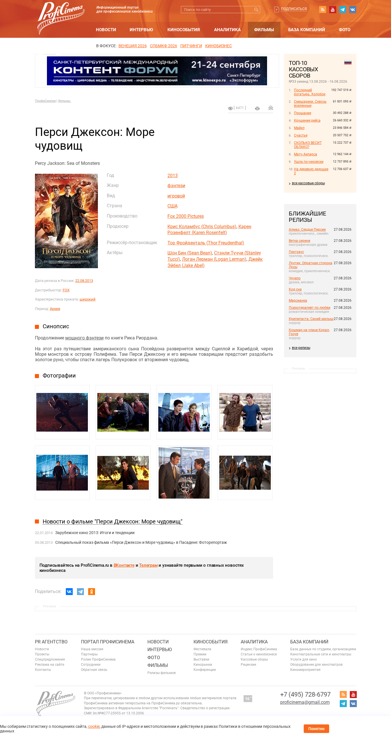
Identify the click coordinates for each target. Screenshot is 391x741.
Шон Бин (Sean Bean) (189, 253)
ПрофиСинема (45, 101)
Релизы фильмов (161, 673)
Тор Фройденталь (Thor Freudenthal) (205, 243)
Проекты (42, 654)
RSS (322, 9)
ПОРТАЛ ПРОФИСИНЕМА (107, 642)
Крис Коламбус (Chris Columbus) (201, 226)
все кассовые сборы (308, 183)
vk (352, 9)
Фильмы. (64, 101)
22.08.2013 (84, 280)
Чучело (295, 278)
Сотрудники (90, 665)
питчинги (191, 46)
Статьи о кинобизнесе (259, 654)
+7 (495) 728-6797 (305, 694)
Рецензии (248, 665)
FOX (66, 290)
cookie (94, 726)
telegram (342, 9)
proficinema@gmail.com (305, 702)
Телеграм (148, 565)
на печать (257, 108)
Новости (106, 29)
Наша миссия (92, 649)
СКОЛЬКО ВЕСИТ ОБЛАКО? (308, 145)
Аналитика (227, 29)
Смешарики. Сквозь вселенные (310, 104)
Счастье (300, 135)
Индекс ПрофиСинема (259, 649)
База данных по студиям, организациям (323, 649)
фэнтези (176, 185)
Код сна (295, 289)
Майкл (299, 128)
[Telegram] (80, 591)
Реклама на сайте (49, 665)
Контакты (43, 670)
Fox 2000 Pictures (185, 216)
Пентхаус (296, 252)
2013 (172, 175)
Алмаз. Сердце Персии (307, 230)
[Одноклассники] (91, 591)
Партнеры (89, 654)
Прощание (302, 113)
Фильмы (264, 29)
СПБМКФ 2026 (163, 46)
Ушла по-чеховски (308, 162)
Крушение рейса (307, 120)
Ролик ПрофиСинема (98, 659)
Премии (199, 654)
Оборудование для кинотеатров (316, 665)
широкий (88, 299)
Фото (344, 29)
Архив (55, 309)
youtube (332, 9)
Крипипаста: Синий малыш (311, 319)
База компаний (306, 29)
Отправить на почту (270, 107)
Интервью (141, 29)
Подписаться (294, 9)
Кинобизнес (218, 46)
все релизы (301, 348)
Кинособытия (183, 29)
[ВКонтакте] (69, 591)
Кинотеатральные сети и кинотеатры (320, 654)
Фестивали (202, 649)
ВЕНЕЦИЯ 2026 (133, 46)
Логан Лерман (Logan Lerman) (214, 259)
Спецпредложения (50, 659)
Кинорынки (202, 665)
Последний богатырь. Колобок (309, 92)
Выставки (201, 659)
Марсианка (298, 301)
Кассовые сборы (254, 659)
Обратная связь (94, 670)
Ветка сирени (299, 241)
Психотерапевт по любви (309, 308)
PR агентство (51, 642)
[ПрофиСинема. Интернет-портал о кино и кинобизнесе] (61, 12)
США (172, 206)
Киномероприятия (305, 670)
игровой (176, 196)
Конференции (204, 670)
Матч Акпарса (305, 154)
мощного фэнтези (84, 338)
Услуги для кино (303, 659)
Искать (256, 9)
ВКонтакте (124, 565)
